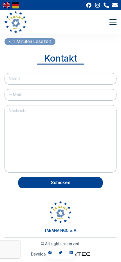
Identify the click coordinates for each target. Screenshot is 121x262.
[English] (6, 5)
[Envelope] (115, 5)
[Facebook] (88, 5)
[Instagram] (97, 5)
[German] (15, 5)
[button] (50, 252)
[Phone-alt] (106, 5)
